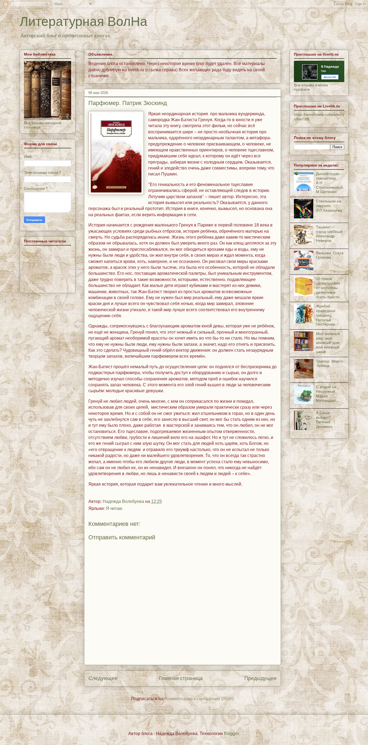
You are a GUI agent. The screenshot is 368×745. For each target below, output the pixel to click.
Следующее (103, 678)
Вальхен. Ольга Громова (329, 255)
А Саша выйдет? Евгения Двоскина (324, 419)
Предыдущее (260, 678)
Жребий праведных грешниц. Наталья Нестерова (325, 315)
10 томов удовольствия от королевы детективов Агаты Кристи (328, 287)
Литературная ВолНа (83, 21)
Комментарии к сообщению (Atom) (199, 698)
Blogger (231, 733)
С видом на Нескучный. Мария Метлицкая (326, 393)
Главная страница (181, 678)
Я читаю (114, 508)
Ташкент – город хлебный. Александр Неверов (329, 234)
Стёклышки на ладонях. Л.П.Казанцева (329, 205)
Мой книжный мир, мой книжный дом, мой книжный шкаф (328, 342)
